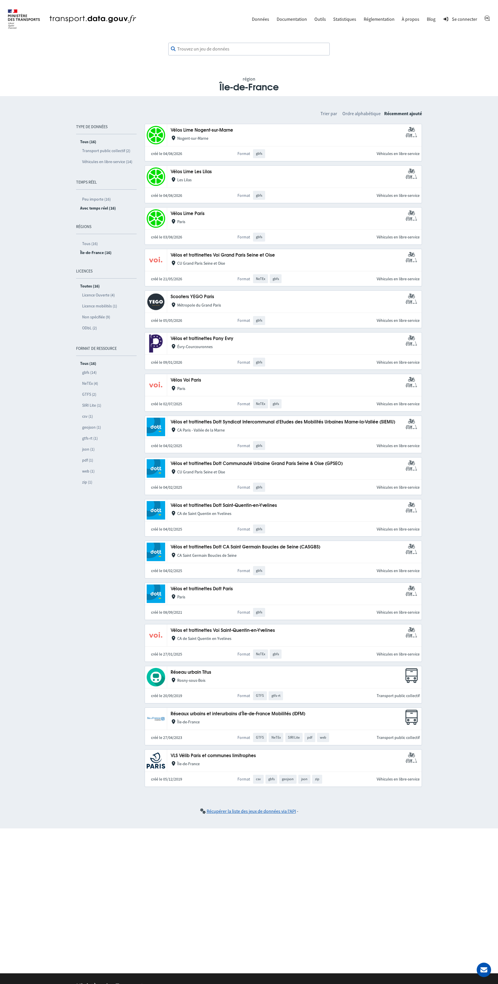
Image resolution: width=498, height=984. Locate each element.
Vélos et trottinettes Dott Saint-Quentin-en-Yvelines (224, 505)
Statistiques (344, 19)
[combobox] (249, 49)
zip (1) (87, 482)
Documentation (292, 19)
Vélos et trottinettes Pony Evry (202, 339)
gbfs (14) (89, 372)
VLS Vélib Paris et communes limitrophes (213, 756)
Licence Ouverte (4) (98, 295)
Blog (431, 19)
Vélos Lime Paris (188, 214)
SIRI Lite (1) (91, 405)
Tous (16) (90, 243)
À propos (410, 19)
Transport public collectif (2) (106, 150)
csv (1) (87, 416)
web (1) (88, 471)
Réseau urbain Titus (191, 672)
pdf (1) (87, 460)
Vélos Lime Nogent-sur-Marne (202, 130)
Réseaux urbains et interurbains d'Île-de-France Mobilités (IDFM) (238, 714)
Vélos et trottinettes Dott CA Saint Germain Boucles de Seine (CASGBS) (245, 547)
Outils (320, 19)
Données (260, 19)
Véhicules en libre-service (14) (107, 161)
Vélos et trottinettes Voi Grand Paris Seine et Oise (223, 255)
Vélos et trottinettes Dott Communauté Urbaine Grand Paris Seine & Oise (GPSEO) (257, 464)
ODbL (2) (89, 328)
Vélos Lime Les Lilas (191, 172)
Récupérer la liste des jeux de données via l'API (251, 811)
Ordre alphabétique (361, 113)
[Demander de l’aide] (484, 970)
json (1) (88, 449)
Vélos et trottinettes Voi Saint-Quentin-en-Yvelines (223, 630)
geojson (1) (91, 427)
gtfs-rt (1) (90, 438)
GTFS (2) (89, 394)
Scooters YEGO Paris (192, 297)
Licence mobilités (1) (99, 306)
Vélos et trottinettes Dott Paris (202, 589)
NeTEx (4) (90, 383)
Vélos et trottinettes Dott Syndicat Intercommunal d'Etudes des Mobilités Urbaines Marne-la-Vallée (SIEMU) (283, 422)
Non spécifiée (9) (96, 317)
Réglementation (379, 19)
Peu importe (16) (96, 199)
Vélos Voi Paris (186, 380)
